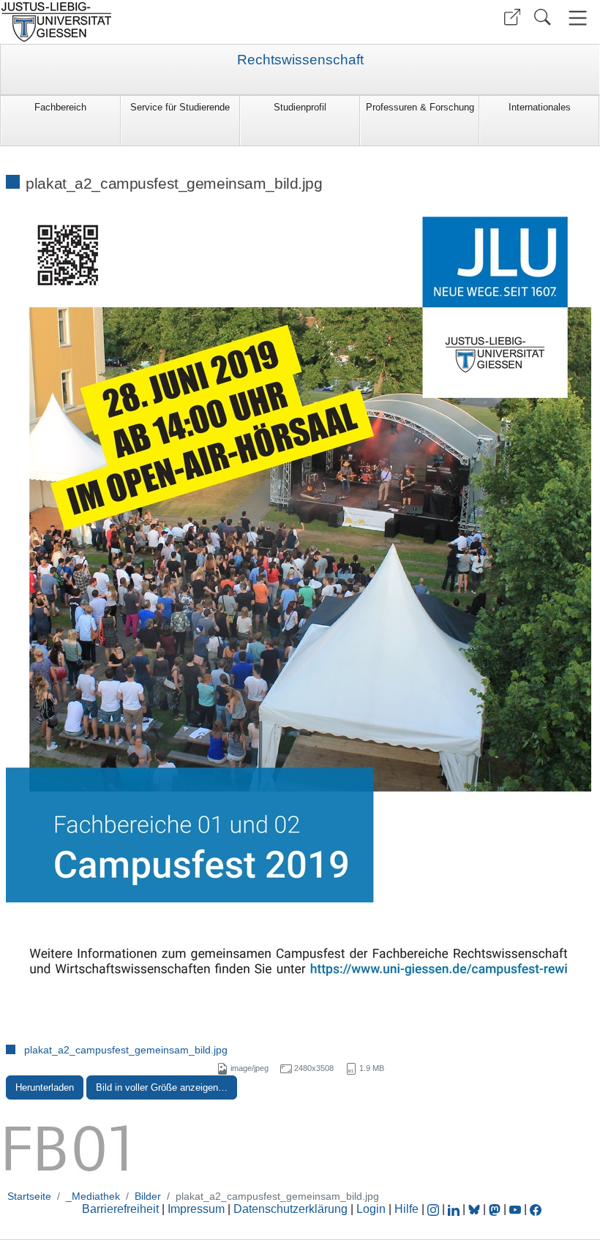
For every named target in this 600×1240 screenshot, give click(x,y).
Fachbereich (60, 107)
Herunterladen (44, 1087)
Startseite (29, 1196)
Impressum (196, 1209)
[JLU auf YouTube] (515, 1209)
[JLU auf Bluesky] (475, 1209)
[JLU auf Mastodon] (496, 1209)
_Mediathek (93, 1196)
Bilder (148, 1196)
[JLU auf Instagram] (434, 1209)
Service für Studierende (180, 107)
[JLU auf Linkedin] (455, 1209)
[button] (512, 17)
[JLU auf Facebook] (535, 1209)
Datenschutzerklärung (290, 1209)
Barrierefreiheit (120, 1209)
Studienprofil (300, 107)
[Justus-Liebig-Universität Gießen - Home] (148, 22)
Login (372, 1209)
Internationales (540, 107)
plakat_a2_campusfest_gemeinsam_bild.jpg (126, 1050)
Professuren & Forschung (420, 107)
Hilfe (406, 1209)
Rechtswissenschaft (300, 60)
